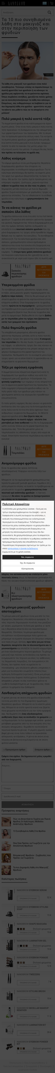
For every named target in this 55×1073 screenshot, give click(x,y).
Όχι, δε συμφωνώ (27, 563)
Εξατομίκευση (27, 569)
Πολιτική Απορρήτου (15, 504)
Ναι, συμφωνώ (27, 557)
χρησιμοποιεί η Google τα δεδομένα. (23, 548)
